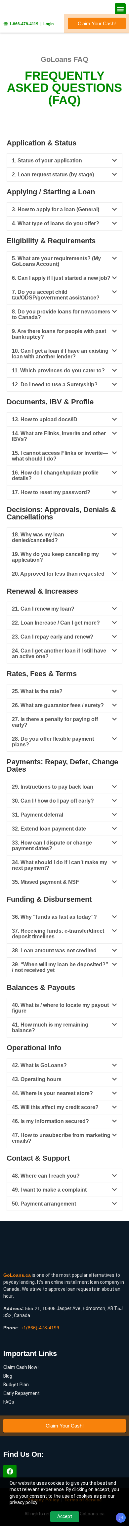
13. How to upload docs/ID (44, 419)
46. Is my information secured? (50, 1121)
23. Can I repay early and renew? (52, 637)
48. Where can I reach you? (46, 1176)
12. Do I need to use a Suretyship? (55, 384)
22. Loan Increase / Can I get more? (56, 623)
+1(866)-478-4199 (40, 1327)
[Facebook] (10, 1471)
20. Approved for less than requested (58, 574)
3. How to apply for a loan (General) (55, 209)
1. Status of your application (47, 160)
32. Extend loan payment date (49, 829)
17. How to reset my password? (51, 492)
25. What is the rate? (37, 691)
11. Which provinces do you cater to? (58, 370)
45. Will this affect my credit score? (55, 1107)
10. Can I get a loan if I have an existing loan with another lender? (60, 353)
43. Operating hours (37, 1079)
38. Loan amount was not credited (54, 950)
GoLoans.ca (17, 1275)
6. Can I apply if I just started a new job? (61, 278)
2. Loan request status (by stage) (53, 174)
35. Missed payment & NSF (45, 882)
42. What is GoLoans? (39, 1065)
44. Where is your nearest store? (52, 1093)
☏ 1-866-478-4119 (20, 24)
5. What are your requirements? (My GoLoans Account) (56, 261)
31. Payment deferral (37, 815)
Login (48, 24)
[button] (120, 8)
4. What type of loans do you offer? (55, 223)
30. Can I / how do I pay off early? (53, 801)
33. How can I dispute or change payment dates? (52, 845)
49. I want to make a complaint (49, 1190)
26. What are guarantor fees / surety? (58, 705)
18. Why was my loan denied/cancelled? (38, 537)
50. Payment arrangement (44, 1204)
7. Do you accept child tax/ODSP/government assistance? (56, 294)
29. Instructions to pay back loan (52, 787)
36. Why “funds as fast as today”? (54, 917)
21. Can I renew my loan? (43, 609)
